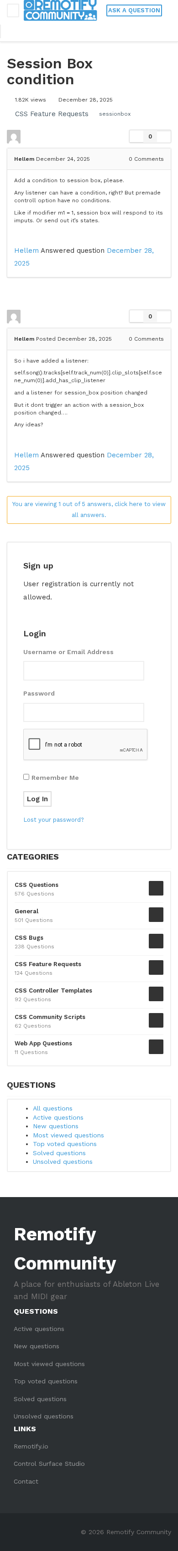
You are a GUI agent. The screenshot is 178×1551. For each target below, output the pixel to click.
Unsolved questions (63, 1161)
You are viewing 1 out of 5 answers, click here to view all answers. (89, 510)
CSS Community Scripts (50, 1017)
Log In (37, 799)
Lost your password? (53, 819)
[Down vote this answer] (164, 316)
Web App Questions (43, 1043)
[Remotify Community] (60, 10)
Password (39, 693)
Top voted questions (65, 1143)
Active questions (58, 1117)
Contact (26, 1481)
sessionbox (115, 114)
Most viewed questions (68, 1135)
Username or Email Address (68, 651)
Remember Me (55, 777)
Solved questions (59, 1153)
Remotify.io (31, 1446)
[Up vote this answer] (136, 316)
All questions (53, 1108)
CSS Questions (36, 884)
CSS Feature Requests (52, 114)
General (26, 911)
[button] (12, 31)
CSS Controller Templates (53, 990)
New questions (56, 1126)
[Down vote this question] (164, 136)
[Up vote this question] (136, 137)
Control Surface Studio (49, 1463)
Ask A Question (134, 10)
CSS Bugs (29, 937)
